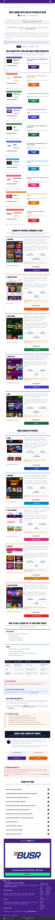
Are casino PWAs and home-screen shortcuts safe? (27, 809)
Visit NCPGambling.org (31, 911)
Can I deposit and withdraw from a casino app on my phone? (27, 817)
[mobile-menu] (50, 1)
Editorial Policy (48, 888)
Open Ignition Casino (36, 309)
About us (47, 885)
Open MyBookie (36, 270)
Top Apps (19, 46)
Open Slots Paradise (36, 539)
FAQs (37, 46)
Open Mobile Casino (34, 67)
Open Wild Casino (36, 349)
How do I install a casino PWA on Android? (27, 801)
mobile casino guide (34, 692)
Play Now (27, 874)
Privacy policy (48, 887)
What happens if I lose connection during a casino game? (27, 813)
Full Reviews (25, 46)
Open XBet (36, 423)
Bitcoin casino (11, 708)
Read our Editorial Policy (30, 28)
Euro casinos (42, 892)
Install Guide (31, 46)
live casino (26, 705)
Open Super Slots (36, 387)
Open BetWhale (36, 503)
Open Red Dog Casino (36, 615)
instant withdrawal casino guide (28, 706)
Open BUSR (36, 468)
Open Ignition (38, 758)
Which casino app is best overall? (27, 834)
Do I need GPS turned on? (27, 822)
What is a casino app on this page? (27, 789)
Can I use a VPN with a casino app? (27, 826)
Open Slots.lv (36, 578)
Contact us (48, 891)
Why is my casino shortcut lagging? (27, 830)
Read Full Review (36, 266)
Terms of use (48, 889)
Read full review (16, 80)
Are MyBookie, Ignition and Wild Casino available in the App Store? (27, 793)
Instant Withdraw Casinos (41, 890)
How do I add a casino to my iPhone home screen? (27, 797)
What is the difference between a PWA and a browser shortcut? (27, 805)
